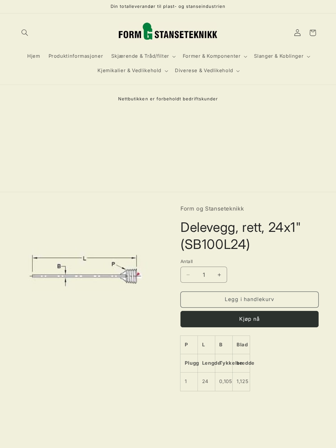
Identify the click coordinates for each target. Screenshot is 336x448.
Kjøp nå (249, 319)
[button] (24, 32)
